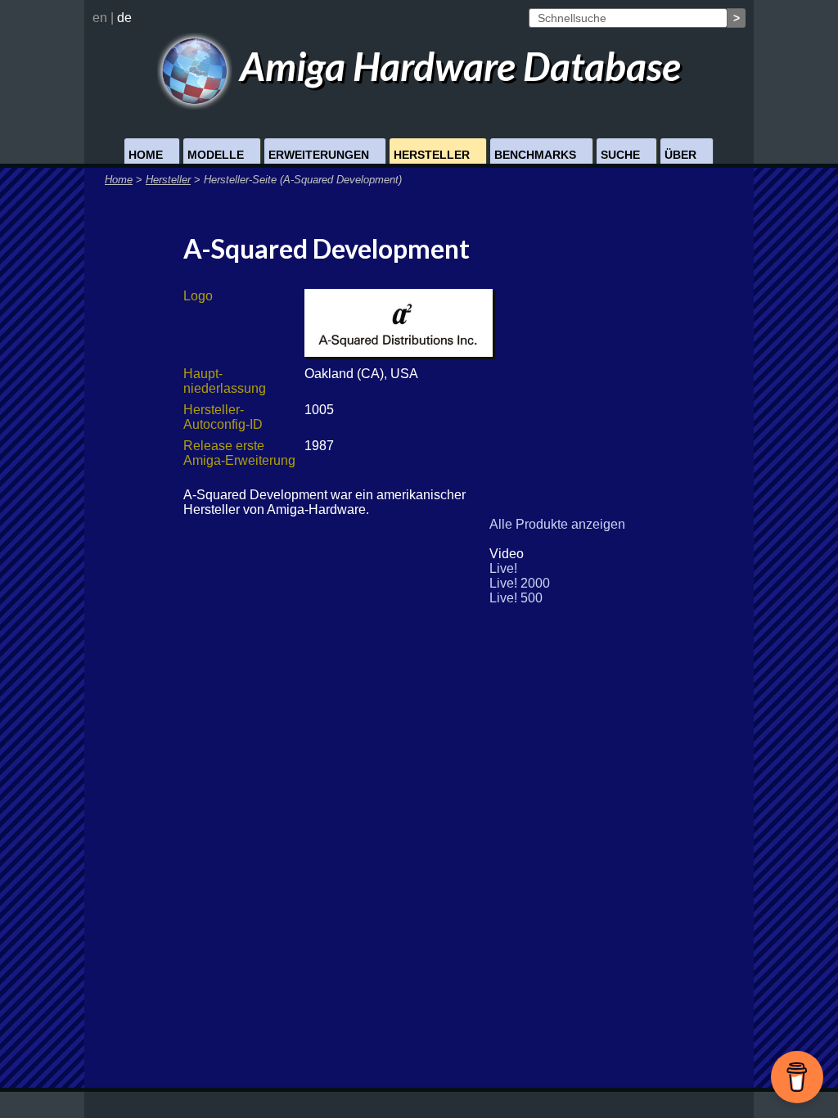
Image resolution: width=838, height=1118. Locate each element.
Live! (503, 568)
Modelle (215, 155)
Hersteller (432, 155)
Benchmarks (535, 155)
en (99, 18)
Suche (620, 155)
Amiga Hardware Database (456, 66)
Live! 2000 (519, 583)
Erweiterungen (318, 155)
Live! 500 (516, 598)
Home (145, 155)
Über (680, 155)
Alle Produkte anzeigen (557, 524)
